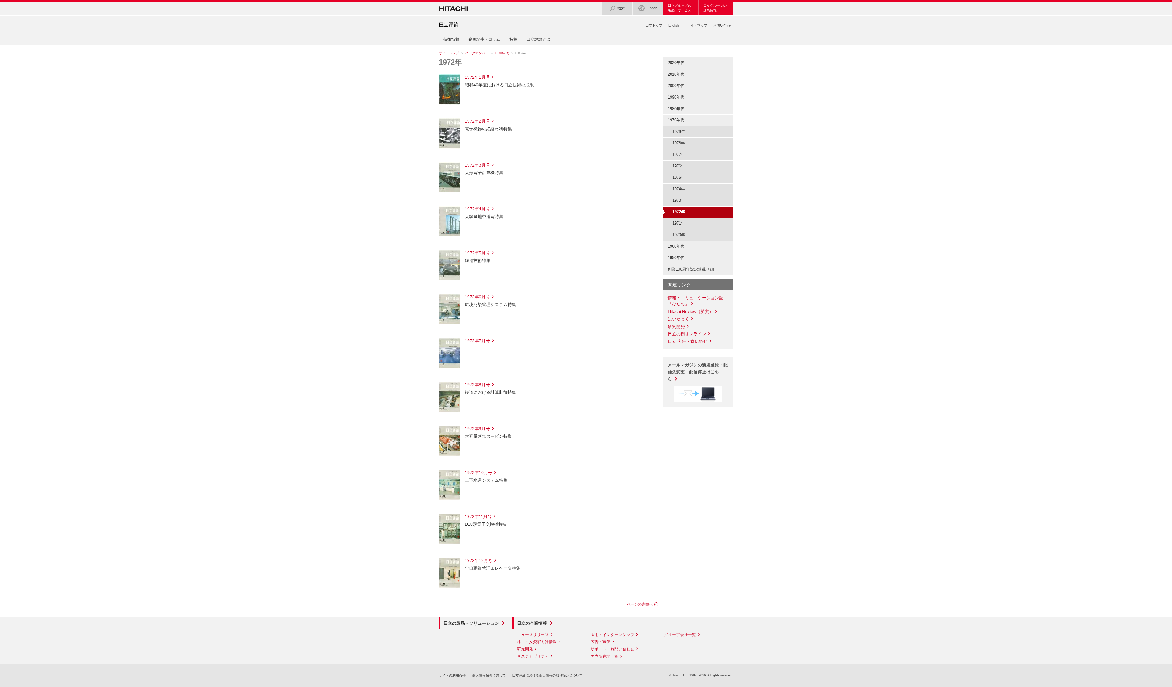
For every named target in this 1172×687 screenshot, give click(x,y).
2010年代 (676, 74)
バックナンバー (477, 53)
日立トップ (654, 25)
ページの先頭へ (640, 604)
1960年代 (676, 246)
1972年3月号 (477, 165)
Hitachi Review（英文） (690, 311)
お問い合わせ (723, 25)
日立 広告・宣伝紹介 (687, 341)
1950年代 (676, 257)
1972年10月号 (478, 472)
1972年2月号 (477, 121)
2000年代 (676, 85)
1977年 (678, 154)
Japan (652, 8)
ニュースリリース (533, 634)
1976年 (678, 166)
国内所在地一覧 (604, 656)
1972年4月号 (477, 209)
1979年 (678, 131)
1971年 (678, 223)
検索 (621, 8)
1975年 (678, 177)
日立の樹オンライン (687, 333)
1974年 (678, 189)
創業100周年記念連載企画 (691, 269)
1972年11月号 (478, 516)
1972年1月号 (477, 77)
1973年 (678, 200)
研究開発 (676, 326)
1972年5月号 (477, 252)
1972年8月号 (477, 384)
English (673, 25)
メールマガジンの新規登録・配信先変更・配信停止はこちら (698, 371)
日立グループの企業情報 (715, 8)
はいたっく (678, 318)
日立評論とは (538, 39)
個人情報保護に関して (489, 675)
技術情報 (451, 39)
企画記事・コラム (484, 39)
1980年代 (676, 108)
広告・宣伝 (600, 641)
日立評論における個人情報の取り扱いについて (547, 675)
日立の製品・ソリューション (471, 623)
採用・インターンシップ (612, 634)
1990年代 (676, 97)
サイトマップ (697, 25)
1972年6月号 (477, 296)
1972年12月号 (478, 560)
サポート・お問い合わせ (612, 649)
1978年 (678, 143)
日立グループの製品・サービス (679, 8)
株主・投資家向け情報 (537, 641)
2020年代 (676, 62)
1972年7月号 (477, 340)
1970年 (678, 234)
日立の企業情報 (532, 623)
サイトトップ (449, 53)
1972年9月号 (477, 428)
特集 (513, 39)
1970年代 (502, 53)
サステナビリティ (533, 656)
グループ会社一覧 (680, 634)
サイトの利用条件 (452, 675)
